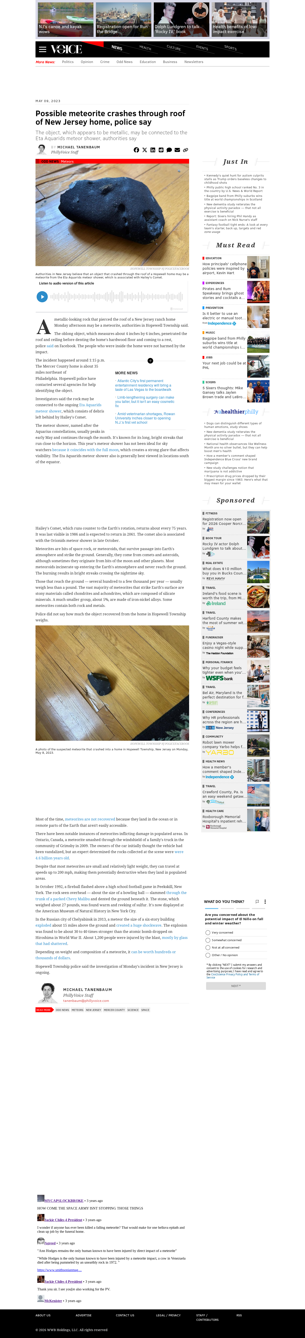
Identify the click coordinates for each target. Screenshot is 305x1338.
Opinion (87, 61)
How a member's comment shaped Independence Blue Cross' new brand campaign (230, 459)
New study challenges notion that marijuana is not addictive (229, 469)
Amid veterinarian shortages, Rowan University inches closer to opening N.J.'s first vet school (145, 418)
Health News (215, 761)
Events (202, 47)
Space (145, 1010)
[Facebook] (136, 150)
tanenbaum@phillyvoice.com (86, 1000)
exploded (43, 925)
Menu (42, 49)
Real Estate (214, 563)
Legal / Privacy (168, 1315)
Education (148, 61)
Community (214, 736)
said (50, 346)
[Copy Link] (185, 150)
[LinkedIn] (153, 150)
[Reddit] (161, 150)
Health (145, 47)
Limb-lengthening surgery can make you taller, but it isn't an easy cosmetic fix (144, 401)
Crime (104, 61)
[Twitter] (144, 150)
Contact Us (125, 1315)
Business (170, 61)
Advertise (84, 1315)
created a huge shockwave (138, 925)
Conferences (215, 712)
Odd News (125, 61)
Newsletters (193, 61)
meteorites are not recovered (90, 819)
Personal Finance (219, 662)
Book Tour (213, 538)
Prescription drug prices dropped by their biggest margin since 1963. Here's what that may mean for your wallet (236, 479)
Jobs (209, 357)
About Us (43, 1315)
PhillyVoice (66, 49)
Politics (68, 61)
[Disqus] (112, 1133)
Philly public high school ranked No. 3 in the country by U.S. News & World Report (234, 189)
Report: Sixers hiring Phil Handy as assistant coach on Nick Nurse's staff (230, 218)
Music (210, 332)
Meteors (67, 161)
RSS (239, 1315)
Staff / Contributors (207, 1317)
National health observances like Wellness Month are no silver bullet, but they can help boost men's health (235, 447)
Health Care (215, 811)
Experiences (215, 283)
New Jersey (93, 1010)
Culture (174, 47)
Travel (211, 588)
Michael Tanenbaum (78, 147)
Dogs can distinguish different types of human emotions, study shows (232, 425)
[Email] (177, 150)
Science (133, 1010)
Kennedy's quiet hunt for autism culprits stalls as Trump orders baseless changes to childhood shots (235, 179)
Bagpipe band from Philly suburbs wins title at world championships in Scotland (233, 197)
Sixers (211, 382)
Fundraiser (214, 637)
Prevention (214, 308)
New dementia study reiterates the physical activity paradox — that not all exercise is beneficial (232, 207)
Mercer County (114, 1010)
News (117, 48)
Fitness (211, 513)
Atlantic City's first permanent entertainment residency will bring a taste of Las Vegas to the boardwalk (143, 385)
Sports (230, 47)
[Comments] (169, 150)
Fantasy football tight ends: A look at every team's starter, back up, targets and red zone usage (236, 228)
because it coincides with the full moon (85, 450)
